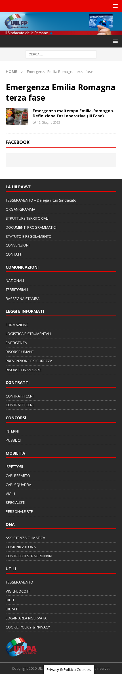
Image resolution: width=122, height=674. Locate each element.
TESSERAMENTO (19, 582)
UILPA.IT (12, 609)
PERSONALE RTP (19, 511)
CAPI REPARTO (18, 475)
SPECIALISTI (15, 502)
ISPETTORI (14, 466)
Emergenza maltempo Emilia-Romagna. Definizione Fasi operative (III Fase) (73, 113)
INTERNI (12, 431)
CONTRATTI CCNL (20, 404)
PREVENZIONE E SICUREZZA (29, 360)
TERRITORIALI (17, 289)
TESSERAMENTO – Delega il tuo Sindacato (41, 200)
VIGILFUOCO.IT (18, 591)
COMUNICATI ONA (21, 546)
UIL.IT (10, 599)
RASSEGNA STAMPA (22, 298)
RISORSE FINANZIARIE (24, 369)
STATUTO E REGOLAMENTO (29, 236)
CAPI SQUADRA (18, 484)
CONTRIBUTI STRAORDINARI (29, 555)
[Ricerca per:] (61, 54)
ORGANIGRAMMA (20, 209)
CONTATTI (14, 254)
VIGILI (10, 493)
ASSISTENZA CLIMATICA (25, 537)
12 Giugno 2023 (48, 122)
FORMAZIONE (17, 324)
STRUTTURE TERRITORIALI (27, 218)
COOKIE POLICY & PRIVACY (28, 627)
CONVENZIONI (18, 245)
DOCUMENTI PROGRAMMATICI (31, 227)
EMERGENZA (16, 342)
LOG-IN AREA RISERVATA (26, 618)
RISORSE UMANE (20, 351)
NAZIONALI (15, 280)
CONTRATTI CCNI (19, 396)
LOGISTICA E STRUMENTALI (28, 333)
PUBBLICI (13, 440)
